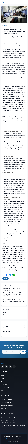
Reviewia (5, 25)
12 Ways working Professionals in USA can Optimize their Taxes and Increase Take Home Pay (13, 268)
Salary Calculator (4, 408)
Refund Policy (4, 390)
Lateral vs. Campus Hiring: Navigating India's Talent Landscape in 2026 (14, 302)
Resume (4, 312)
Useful (5, 278)
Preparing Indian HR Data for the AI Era (11, 288)
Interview (5, 314)
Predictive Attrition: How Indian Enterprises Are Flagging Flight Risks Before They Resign (13, 291)
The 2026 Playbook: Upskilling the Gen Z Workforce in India (12, 295)
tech (4, 316)
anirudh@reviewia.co (17, 438)
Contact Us (3, 378)
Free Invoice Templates (6, 402)
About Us (3, 375)
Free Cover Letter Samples (7, 405)
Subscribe (24, 351)
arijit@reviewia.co (16, 441)
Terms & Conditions (5, 387)
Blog (2, 381)
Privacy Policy (4, 384)
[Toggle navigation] (25, 2)
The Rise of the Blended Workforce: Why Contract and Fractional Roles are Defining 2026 (14, 298)
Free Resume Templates (6, 399)
